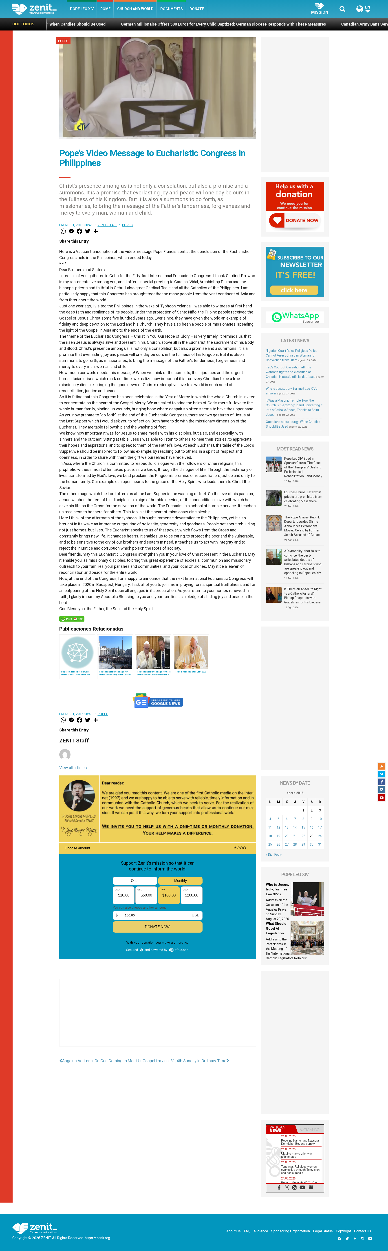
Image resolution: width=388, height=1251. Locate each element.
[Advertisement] (158, 1017)
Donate (197, 9)
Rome (105, 9)
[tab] (280, 1129)
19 (278, 836)
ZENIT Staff (107, 225)
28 (295, 844)
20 (287, 836)
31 (320, 844)
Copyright (343, 1231)
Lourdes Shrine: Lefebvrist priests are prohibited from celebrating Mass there (303, 496)
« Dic (269, 854)
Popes (63, 41)
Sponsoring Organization (290, 1231)
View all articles (73, 767)
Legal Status (323, 1231)
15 (303, 827)
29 (303, 844)
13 (287, 827)
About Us (233, 1231)
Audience (261, 1231)
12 (278, 827)
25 (270, 844)
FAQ (247, 1231)
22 (303, 836)
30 (311, 844)
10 (320, 819)
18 (270, 836)
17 (320, 827)
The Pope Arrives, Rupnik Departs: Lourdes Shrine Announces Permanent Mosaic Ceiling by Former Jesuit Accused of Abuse (302, 526)
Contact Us (362, 1231)
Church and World (135, 9)
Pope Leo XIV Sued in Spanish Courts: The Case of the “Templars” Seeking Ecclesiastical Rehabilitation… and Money (303, 467)
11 (270, 827)
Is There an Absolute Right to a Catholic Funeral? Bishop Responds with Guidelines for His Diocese (303, 595)
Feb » (278, 854)
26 (278, 844)
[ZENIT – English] (39, 8)
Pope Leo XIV (82, 9)
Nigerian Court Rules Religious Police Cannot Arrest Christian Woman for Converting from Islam (291, 355)
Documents (171, 9)
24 (320, 836)
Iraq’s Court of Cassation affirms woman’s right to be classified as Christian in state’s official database (290, 372)
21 (295, 836)
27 (287, 844)
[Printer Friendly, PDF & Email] (71, 619)
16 (311, 827)
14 (295, 827)
